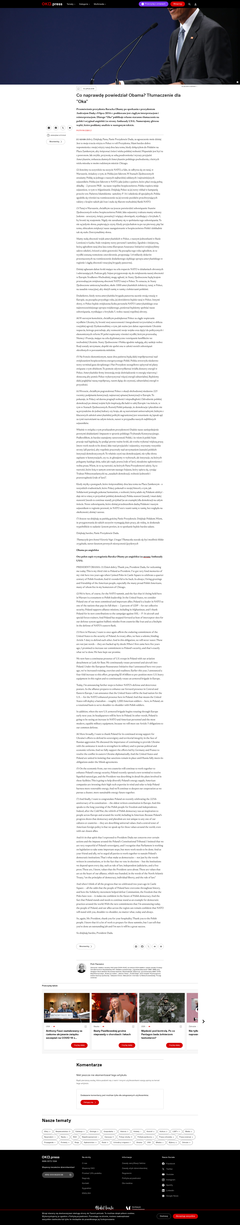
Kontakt (85, 1183)
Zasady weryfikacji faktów (133, 1163)
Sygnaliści (86, 1188)
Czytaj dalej (79, 1045)
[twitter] (148, 946)
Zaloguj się (88, 1102)
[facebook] (142, 946)
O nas (84, 1163)
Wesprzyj (177, 4)
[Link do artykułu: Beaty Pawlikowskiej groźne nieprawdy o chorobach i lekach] (114, 1008)
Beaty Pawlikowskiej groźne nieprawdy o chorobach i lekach (112, 1032)
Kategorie (83, 4)
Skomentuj (54, 141)
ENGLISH (86, 1193)
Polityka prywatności (131, 1178)
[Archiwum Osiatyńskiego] (135, 1208)
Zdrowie (192, 1026)
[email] (154, 946)
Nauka (96, 1026)
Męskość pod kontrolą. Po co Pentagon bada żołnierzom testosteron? (158, 1034)
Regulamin (127, 1173)
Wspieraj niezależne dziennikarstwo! (58, 1167)
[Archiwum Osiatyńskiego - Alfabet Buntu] (104, 1208)
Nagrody (86, 1178)
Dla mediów (127, 1183)
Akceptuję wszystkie (185, 1216)
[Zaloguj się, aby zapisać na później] (86, 1027)
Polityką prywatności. (78, 1216)
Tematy (70, 4)
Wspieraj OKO (88, 1168)
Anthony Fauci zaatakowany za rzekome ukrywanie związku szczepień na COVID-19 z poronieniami (64, 1034)
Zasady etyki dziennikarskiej (134, 1168)
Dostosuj (164, 1216)
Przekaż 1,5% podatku (92, 1173)
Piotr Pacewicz (97, 964)
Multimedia (99, 4)
